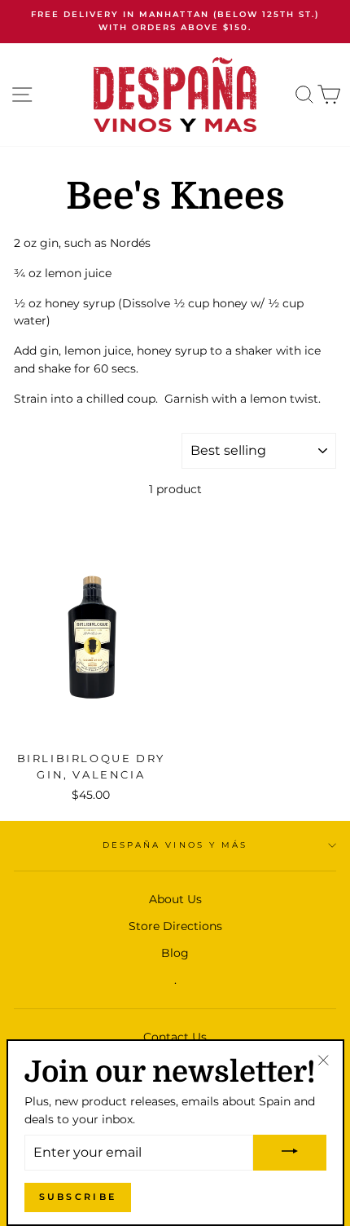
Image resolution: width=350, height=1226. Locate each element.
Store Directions (175, 926)
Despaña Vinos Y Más (175, 845)
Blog (175, 952)
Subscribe (78, 1196)
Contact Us (175, 1036)
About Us (175, 899)
